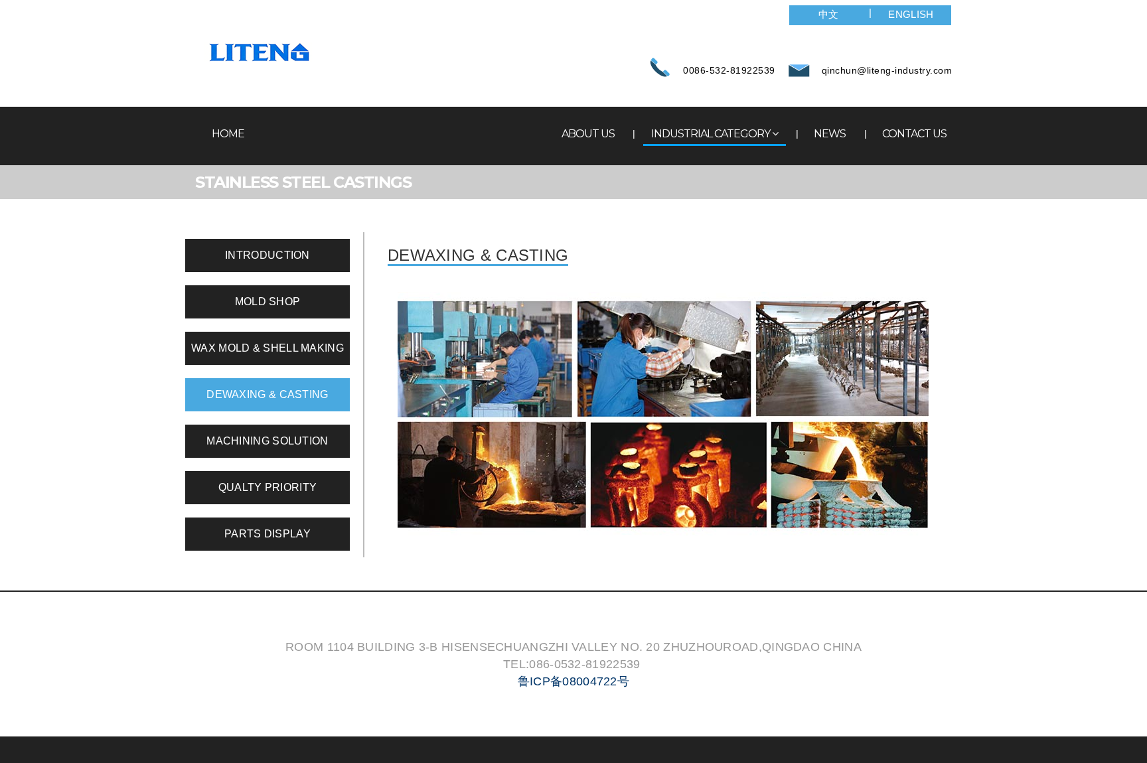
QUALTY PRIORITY (267, 487)
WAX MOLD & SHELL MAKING (267, 348)
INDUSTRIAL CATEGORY (710, 133)
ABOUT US (588, 133)
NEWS (830, 133)
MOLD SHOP (268, 301)
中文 (828, 14)
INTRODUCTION (267, 255)
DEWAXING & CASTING (267, 394)
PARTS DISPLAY (267, 533)
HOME (228, 133)
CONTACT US (914, 133)
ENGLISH (910, 14)
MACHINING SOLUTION (267, 441)
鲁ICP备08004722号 (573, 681)
